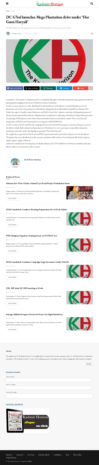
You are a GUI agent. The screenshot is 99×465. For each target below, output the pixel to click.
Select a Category (11, 384)
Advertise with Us (43, 455)
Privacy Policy (77, 455)
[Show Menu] (7, 3)
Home (8, 11)
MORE (88, 364)
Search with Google (11, 392)
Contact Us (19, 455)
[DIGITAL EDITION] (27, 421)
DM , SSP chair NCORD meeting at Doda (24, 288)
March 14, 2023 (28, 33)
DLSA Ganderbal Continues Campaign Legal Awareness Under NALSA (37, 262)
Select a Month (10, 377)
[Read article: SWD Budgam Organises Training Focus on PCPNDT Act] (79, 245)
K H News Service (16, 33)
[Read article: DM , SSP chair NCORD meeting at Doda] (79, 297)
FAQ (67, 455)
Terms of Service (11, 458)
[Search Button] (92, 3)
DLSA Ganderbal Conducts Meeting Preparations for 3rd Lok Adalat (36, 209)
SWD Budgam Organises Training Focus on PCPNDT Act (31, 235)
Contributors (57, 455)
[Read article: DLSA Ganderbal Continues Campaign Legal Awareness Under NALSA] (79, 271)
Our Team (31, 455)
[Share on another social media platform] (91, 88)
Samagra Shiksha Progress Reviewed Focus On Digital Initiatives (34, 314)
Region (13, 11)
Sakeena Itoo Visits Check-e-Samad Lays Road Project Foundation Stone (38, 183)
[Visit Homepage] (49, 3)
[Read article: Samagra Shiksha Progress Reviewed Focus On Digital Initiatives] (79, 323)
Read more (13, 198)
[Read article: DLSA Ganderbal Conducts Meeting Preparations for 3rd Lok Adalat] (79, 219)
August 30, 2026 (11, 187)
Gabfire (30, 461)
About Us (9, 455)
